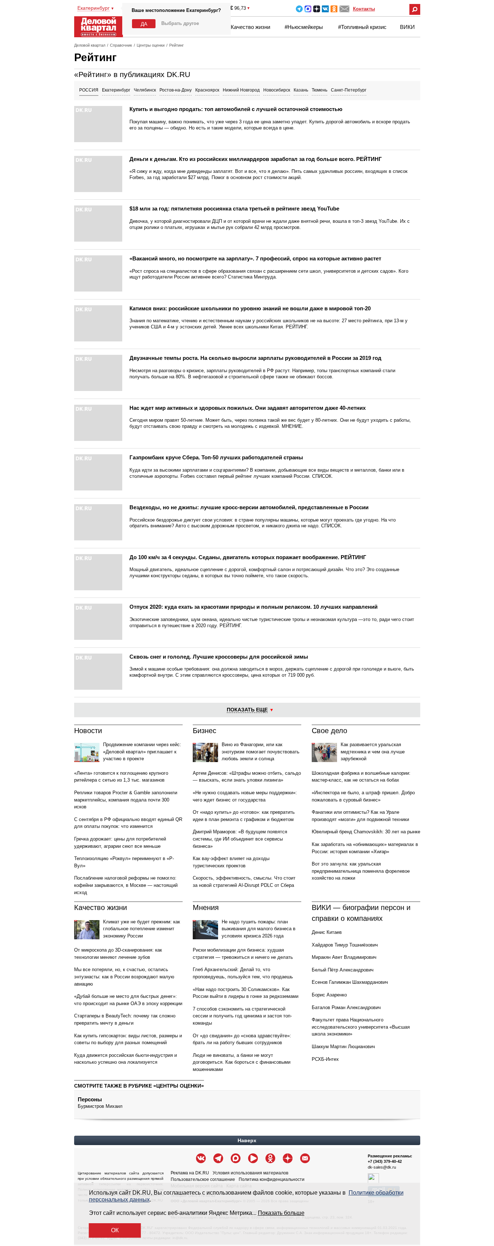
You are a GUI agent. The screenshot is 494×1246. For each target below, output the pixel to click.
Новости (88, 731)
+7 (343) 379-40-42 (385, 1161)
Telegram (299, 8)
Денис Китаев (327, 932)
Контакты (364, 9)
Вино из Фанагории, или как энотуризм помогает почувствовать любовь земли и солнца (260, 751)
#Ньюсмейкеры (304, 27)
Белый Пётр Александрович (343, 970)
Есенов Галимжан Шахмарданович (350, 982)
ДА (144, 24)
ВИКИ (407, 27)
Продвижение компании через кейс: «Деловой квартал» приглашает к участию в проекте (142, 751)
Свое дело (329, 731)
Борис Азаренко (329, 995)
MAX (308, 8)
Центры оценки (151, 45)
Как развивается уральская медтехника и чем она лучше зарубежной (373, 751)
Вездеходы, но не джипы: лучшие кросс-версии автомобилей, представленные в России (249, 507)
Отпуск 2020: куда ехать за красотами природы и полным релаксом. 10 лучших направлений (253, 607)
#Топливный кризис (362, 27)
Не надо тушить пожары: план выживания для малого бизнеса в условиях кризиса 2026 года (258, 929)
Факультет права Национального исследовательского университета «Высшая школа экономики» (361, 1027)
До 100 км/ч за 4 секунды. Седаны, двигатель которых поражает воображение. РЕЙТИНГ (247, 557)
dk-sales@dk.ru (382, 1167)
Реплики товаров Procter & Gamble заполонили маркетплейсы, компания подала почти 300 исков (125, 799)
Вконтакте (325, 8)
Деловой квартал (89, 45)
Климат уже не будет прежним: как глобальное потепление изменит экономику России (141, 929)
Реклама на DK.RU (190, 1172)
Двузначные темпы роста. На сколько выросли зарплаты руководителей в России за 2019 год (255, 358)
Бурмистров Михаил (100, 1106)
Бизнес (204, 731)
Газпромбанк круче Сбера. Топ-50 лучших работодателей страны (216, 457)
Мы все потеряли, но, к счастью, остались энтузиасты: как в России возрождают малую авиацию (124, 976)
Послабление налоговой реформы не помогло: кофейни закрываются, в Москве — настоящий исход (126, 885)
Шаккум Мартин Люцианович (343, 1046)
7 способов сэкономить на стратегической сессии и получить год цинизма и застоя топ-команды (242, 1016)
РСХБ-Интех (325, 1059)
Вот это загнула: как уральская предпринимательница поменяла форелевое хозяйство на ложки (361, 871)
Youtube (253, 1158)
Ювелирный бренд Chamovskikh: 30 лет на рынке (366, 831)
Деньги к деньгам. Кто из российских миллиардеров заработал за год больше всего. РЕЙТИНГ (255, 159)
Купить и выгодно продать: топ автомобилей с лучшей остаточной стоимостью (235, 109)
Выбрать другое (180, 23)
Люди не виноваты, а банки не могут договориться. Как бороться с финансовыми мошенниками (241, 1062)
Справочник (121, 45)
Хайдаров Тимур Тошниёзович (345, 945)
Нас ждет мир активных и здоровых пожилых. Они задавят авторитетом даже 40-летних (247, 408)
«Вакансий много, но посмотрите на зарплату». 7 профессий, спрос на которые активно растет (255, 258)
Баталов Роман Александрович (346, 1007)
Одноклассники (334, 8)
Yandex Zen (316, 8)
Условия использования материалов (250, 1172)
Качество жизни (250, 27)
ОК (115, 1230)
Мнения (206, 907)
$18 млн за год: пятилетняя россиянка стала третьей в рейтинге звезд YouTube (234, 208)
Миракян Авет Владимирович (344, 957)
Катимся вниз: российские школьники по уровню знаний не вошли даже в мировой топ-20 (250, 308)
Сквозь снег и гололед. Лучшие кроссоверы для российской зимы (218, 657)
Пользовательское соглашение (203, 1179)
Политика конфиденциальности (272, 1179)
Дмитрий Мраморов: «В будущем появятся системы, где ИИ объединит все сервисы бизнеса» (240, 839)
